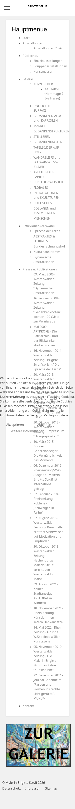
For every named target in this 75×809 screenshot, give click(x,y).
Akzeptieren (15, 425)
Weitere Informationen (27, 431)
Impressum (56, 431)
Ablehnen (44, 425)
